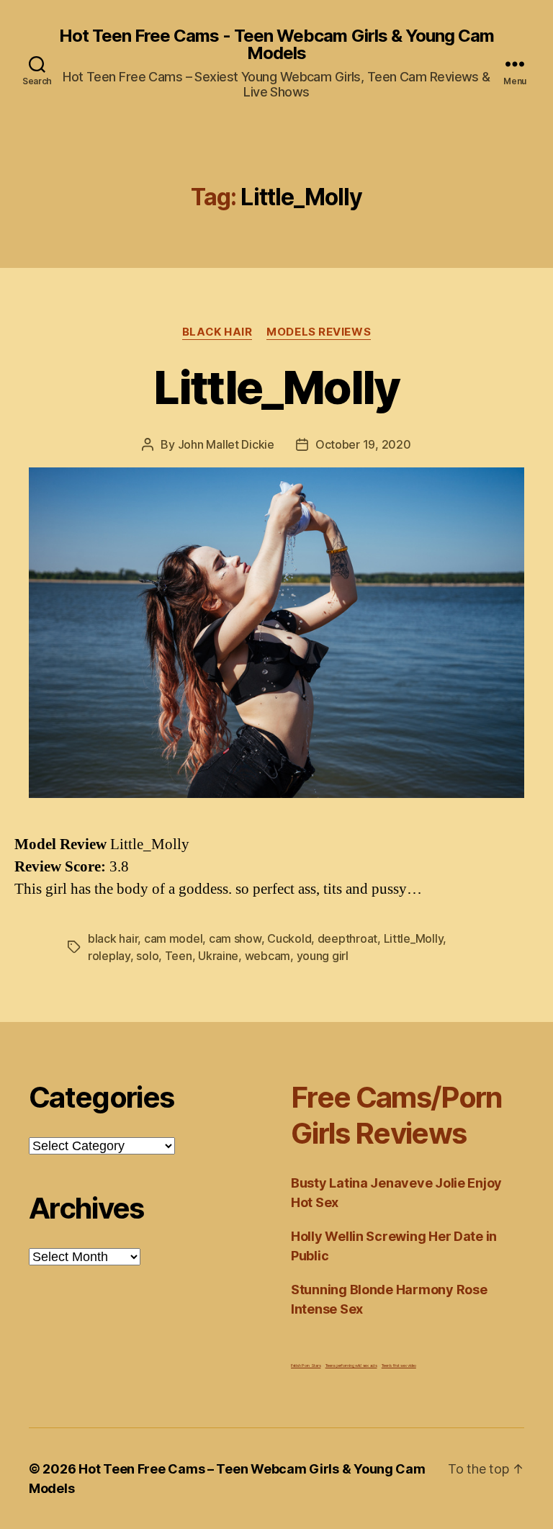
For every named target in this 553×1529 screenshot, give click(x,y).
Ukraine (218, 956)
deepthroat (347, 938)
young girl (323, 956)
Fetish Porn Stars (305, 1365)
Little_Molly (276, 387)
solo (147, 956)
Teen (178, 956)
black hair (113, 938)
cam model (173, 938)
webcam (267, 956)
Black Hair (217, 332)
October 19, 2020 (363, 444)
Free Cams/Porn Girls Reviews (397, 1115)
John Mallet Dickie (226, 444)
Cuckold (289, 938)
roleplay (109, 956)
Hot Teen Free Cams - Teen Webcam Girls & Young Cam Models (276, 44)
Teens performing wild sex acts (351, 1365)
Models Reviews (318, 332)
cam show (235, 938)
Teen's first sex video (399, 1365)
